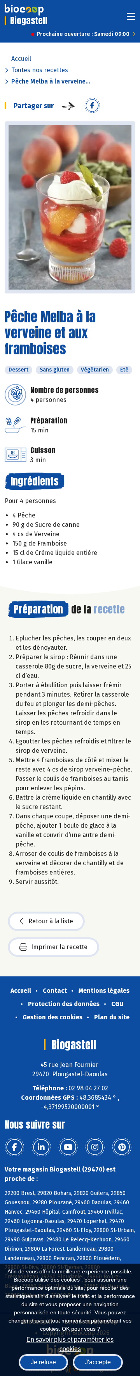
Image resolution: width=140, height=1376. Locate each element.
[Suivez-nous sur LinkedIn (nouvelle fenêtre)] (41, 1147)
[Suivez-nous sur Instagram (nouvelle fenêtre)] (95, 1147)
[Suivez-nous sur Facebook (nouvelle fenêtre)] (14, 1147)
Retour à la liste (50, 921)
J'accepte (98, 1362)
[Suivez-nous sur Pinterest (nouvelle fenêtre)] (121, 1147)
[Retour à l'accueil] (24, 10)
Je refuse (43, 1362)
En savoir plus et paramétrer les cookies (70, 1343)
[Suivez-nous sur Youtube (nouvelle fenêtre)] (68, 1147)
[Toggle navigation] (131, 19)
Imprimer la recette (59, 947)
